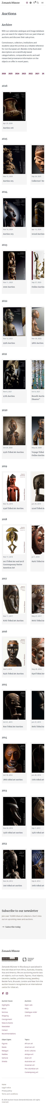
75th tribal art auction (13, 833)
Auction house (7, 1001)
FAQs (27, 1008)
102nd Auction (38, 234)
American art (29, 1047)
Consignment (7, 1019)
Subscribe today (13, 926)
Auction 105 (8, 181)
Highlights (6, 1005)
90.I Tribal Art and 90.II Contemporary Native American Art (13, 564)
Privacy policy (7, 1091)
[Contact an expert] (27, 2)
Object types (6, 1039)
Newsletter (6, 1026)
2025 (10, 73)
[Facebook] (3, 993)
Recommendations (9, 1034)
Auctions (28, 1001)
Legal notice (6, 1088)
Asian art (28, 1058)
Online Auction (38, 287)
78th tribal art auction (13, 779)
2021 (37, 73)
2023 (24, 73)
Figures (4, 1043)
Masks (4, 1047)
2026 (4, 73)
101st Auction (9, 287)
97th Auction (9, 396)
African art (29, 1043)
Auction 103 (8, 234)
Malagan (5, 1051)
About (4, 1008)
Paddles (5, 1054)
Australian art (30, 1061)
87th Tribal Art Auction (13, 620)
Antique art (29, 1054)
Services (5, 1012)
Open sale (28, 1005)
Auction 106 (8, 128)
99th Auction (9, 343)
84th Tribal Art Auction (13, 674)
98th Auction (37, 343)
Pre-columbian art (31, 1069)
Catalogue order (31, 1012)
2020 (44, 73)
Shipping (5, 1016)
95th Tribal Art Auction (13, 452)
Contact (4, 1030)
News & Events (7, 1023)
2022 (31, 73)
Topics (27, 1039)
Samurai (5, 1058)
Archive (27, 1016)
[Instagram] (7, 993)
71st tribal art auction (12, 885)
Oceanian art (29, 1065)
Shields (4, 1061)
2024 (17, 73)
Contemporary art (31, 1072)
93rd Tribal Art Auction (13, 508)
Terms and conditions (10, 1094)
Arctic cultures (30, 1051)
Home (4, 1084)
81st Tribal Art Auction (13, 726)
